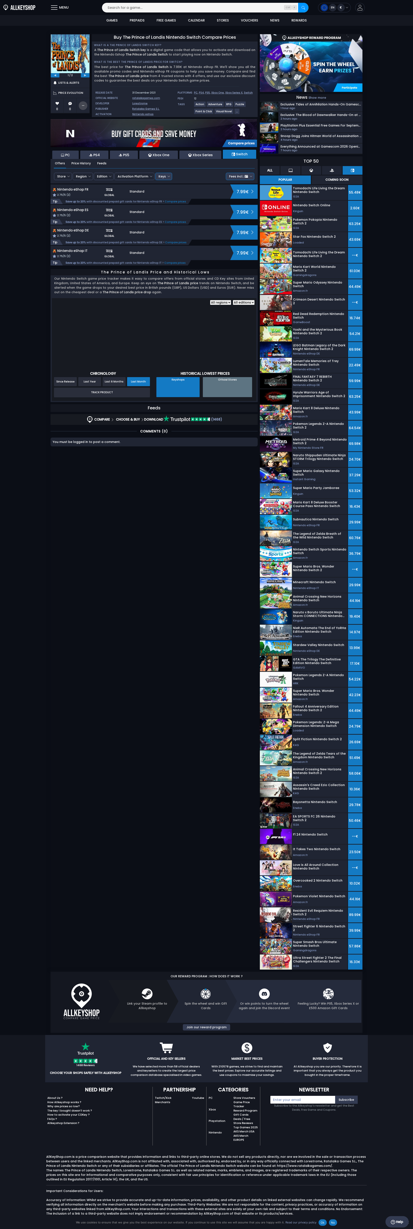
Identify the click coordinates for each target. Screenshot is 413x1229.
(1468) (216, 419)
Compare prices (175, 201)
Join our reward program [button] (206, 1027)
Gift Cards (240, 1115)
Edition (102, 176)
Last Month (138, 381)
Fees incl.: (236, 176)
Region (81, 176)
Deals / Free (241, 1119)
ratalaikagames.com (146, 98)
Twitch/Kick (163, 1098)
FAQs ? (52, 1119)
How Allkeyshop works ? (64, 1102)
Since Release (65, 381)
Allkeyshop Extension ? (63, 1123)
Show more (317, 98)
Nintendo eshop (143, 114)
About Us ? (55, 1098)
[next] (85, 75)
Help (399, 1222)
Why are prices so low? (63, 1106)
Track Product (102, 392)
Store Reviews (243, 1123)
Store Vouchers (244, 1098)
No (333, 1222)
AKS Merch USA (243, 1131)
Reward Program (245, 1111)
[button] (360, 7)
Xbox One (217, 92)
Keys (162, 176)
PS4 (201, 92)
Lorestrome (140, 103)
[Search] (303, 7)
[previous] (55, 75)
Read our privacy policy (300, 1222)
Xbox (212, 1109)
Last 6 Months (114, 381)
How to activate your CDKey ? (68, 1115)
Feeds (101, 163)
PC (196, 92)
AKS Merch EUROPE (240, 1138)
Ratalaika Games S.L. (146, 109)
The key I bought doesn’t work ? (69, 1111)
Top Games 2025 (245, 1127)
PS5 (207, 92)
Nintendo (215, 1132)
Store (61, 176)
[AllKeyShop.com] (19, 7)
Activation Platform (133, 176)
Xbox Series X (234, 92)
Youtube (198, 1098)
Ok (323, 1222)
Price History (81, 163)
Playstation (217, 1121)
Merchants (162, 1102)
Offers (60, 163)
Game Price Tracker (241, 1104)
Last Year (90, 381)
